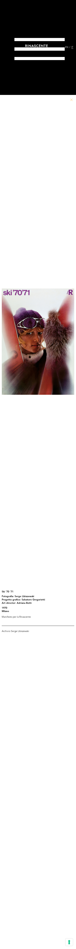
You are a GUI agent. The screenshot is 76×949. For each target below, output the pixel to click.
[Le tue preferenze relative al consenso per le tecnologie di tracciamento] (69, 942)
